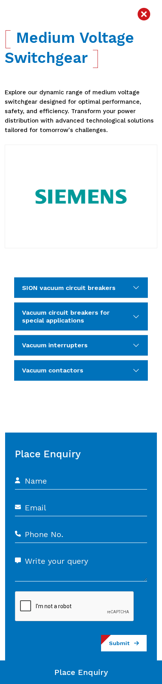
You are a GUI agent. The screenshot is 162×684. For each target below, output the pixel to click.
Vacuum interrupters (55, 345)
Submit (121, 643)
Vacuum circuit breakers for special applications (66, 316)
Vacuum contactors (52, 370)
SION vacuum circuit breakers (69, 288)
